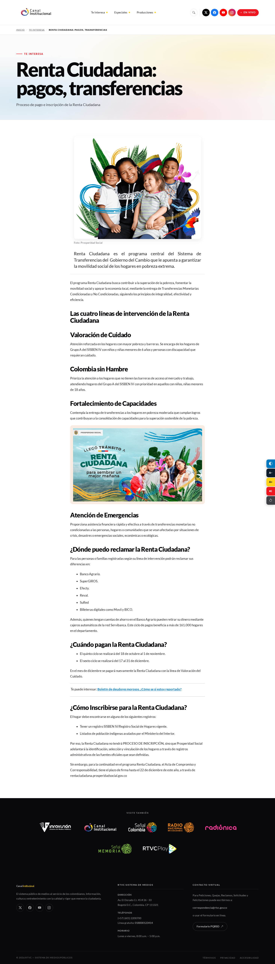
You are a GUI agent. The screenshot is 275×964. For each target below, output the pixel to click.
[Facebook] (214, 12)
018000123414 (144, 922)
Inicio (20, 29)
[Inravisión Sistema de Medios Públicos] (55, 827)
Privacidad (227, 958)
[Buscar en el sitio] (194, 12)
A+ (270, 481)
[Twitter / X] (206, 12)
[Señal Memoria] (115, 848)
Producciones (145, 12)
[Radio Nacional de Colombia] (180, 827)
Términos (209, 958)
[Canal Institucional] (100, 827)
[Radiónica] (221, 827)
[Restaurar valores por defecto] (270, 500)
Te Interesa (98, 12)
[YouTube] (223, 12)
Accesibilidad (249, 958)
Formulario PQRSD (208, 926)
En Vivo (250, 12)
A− (270, 472)
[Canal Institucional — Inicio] (35, 12)
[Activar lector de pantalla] (270, 491)
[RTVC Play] (159, 848)
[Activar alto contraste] (270, 463)
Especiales (120, 12)
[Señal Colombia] (142, 827)
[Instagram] (232, 12)
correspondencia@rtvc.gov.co (210, 907)
